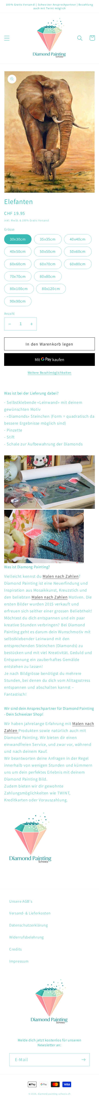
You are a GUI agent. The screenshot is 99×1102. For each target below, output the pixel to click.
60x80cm (78, 263)
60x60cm (18, 263)
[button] (7, 38)
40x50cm (18, 251)
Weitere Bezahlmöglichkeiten (49, 372)
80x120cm (51, 288)
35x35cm (48, 239)
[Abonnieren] (83, 1059)
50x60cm (78, 251)
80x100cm (19, 288)
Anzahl (9, 313)
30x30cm (18, 239)
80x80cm (48, 276)
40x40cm (78, 239)
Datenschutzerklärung (28, 925)
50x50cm (48, 251)
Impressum (19, 961)
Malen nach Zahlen (61, 576)
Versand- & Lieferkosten (30, 913)
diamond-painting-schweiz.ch (54, 1093)
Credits (15, 949)
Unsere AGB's (20, 901)
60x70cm (48, 263)
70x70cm (18, 276)
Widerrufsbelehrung (26, 937)
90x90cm (18, 301)
